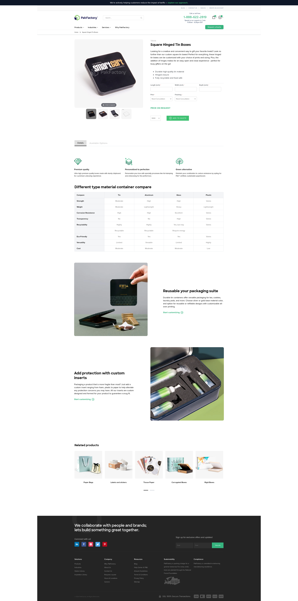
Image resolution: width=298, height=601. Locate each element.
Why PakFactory (110, 564)
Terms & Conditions (141, 575)
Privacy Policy (139, 578)
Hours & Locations (110, 578)
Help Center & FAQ (141, 567)
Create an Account (216, 8)
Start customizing (171, 312)
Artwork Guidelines (141, 571)
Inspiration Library (80, 575)
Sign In (203, 8)
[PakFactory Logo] (86, 17)
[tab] (80, 142)
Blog (183, 8)
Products (77, 564)
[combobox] (123, 17)
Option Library (79, 571)
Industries (77, 567)
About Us (107, 567)
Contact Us (192, 8)
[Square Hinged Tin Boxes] (91, 114)
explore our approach (178, 2)
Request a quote (110, 575)
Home (76, 32)
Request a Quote (214, 27)
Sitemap (137, 582)
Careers (107, 582)
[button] (146, 490)
